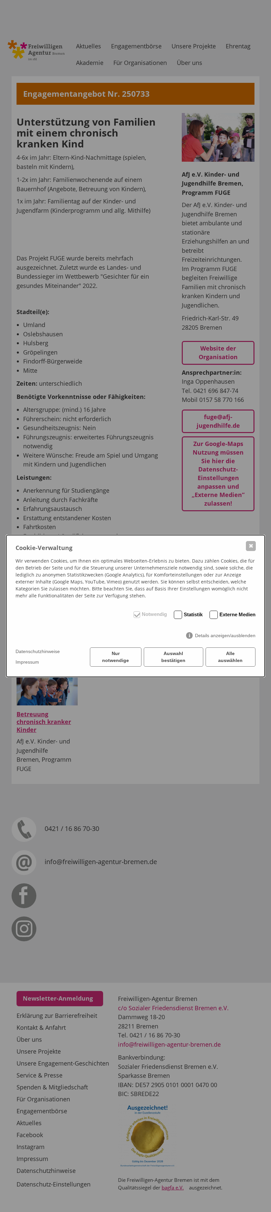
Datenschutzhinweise (38, 651)
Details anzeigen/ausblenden (225, 635)
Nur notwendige (115, 657)
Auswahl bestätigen (173, 657)
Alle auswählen (230, 657)
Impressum (27, 662)
